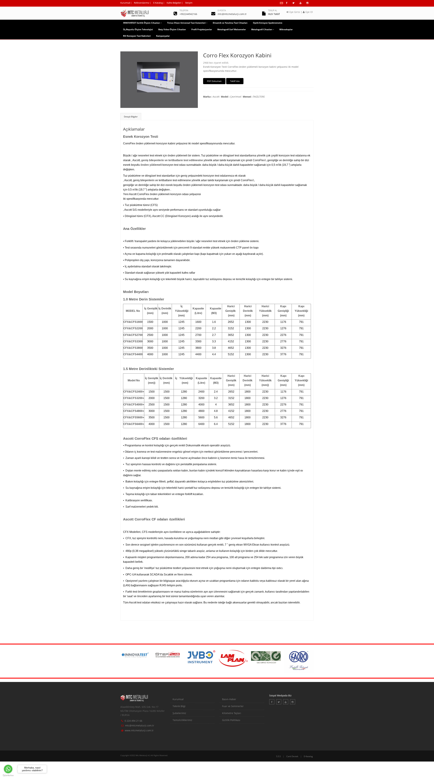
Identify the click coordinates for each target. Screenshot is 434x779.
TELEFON (184, 10)
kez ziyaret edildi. (216, 62)
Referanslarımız (141, 2)
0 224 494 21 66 (133, 720)
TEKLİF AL (272, 10)
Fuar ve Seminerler (233, 706)
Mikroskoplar (286, 29)
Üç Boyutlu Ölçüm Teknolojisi (138, 29)
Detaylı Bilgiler (131, 116)
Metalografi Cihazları (261, 29)
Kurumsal (125, 2)
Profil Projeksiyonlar (201, 29)
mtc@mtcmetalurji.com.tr (139, 725)
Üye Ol (309, 12)
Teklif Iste (235, 81)
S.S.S (278, 756)
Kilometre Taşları (231, 713)
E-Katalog (158, 2)
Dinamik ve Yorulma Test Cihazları (230, 23)
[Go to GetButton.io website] (8, 775)
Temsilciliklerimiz (182, 720)
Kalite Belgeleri (174, 2)
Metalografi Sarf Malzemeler (231, 29)
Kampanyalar (163, 36)
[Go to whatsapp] (8, 769)
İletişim (188, 2)
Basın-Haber (229, 699)
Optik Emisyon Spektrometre (267, 23)
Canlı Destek (292, 756)
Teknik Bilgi (179, 706)
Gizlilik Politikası (231, 720)
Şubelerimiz (179, 713)
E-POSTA (222, 10)
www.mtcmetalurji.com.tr (139, 730)
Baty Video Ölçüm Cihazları (172, 29)
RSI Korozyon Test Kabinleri (137, 36)
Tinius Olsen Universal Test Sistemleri (186, 23)
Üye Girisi (294, 12)
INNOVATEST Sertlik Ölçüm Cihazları (141, 23)
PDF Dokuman (214, 81)
